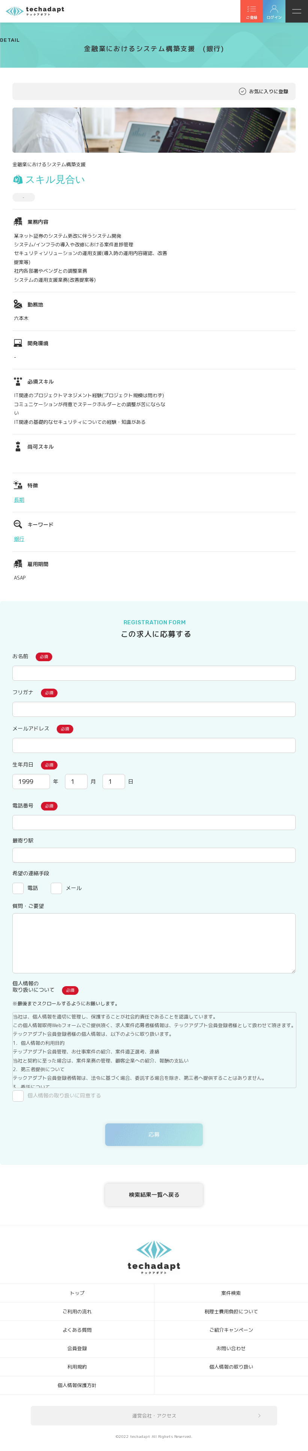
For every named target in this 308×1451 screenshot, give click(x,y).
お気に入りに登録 (268, 91)
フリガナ (22, 692)
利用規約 (77, 1366)
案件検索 (231, 1293)
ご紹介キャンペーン (231, 1330)
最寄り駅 (22, 840)
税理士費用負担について (231, 1311)
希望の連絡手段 (30, 873)
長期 (19, 499)
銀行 (19, 538)
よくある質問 (77, 1330)
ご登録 (251, 17)
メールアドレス (30, 728)
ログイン (274, 17)
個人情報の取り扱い (231, 1366)
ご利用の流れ (77, 1311)
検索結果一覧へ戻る (154, 1195)
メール (74, 887)
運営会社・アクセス (154, 1415)
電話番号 (22, 805)
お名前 (20, 656)
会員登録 (77, 1348)
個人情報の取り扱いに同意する (64, 1095)
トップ (77, 1293)
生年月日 (22, 764)
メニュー (296, 11)
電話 (32, 887)
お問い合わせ (231, 1348)
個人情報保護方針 (77, 1385)
